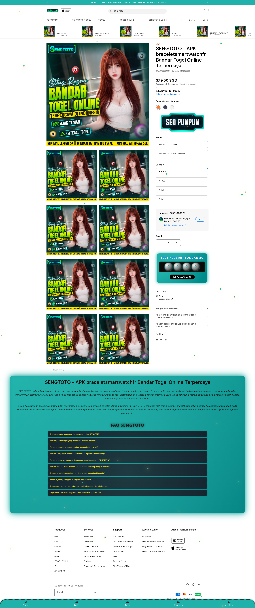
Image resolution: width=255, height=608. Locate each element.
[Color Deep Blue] (165, 107)
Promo (26, 605)
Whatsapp (178, 605)
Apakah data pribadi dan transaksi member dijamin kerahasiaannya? (78, 454)
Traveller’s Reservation (95, 566)
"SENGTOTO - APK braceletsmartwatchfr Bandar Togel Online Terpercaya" (127, 2)
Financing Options (92, 556)
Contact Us (118, 551)
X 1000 (162, 181)
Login (76, 605)
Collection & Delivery (123, 542)
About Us (146, 537)
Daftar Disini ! (160, 2)
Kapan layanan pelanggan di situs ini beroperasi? (70, 480)
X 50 (161, 199)
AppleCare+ (89, 537)
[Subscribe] (95, 592)
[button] (52, 20)
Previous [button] (47, 2)
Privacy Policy (119, 561)
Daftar (127, 605)
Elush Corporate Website (154, 551)
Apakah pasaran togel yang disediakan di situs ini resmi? (73, 441)
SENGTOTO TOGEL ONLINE (172, 153)
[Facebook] (158, 340)
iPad (56, 542)
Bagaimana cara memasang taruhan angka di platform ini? (74, 447)
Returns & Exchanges (123, 547)
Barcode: (175, 71)
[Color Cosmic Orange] (158, 107)
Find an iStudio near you (153, 542)
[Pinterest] (166, 340)
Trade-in (88, 561)
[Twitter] (162, 340)
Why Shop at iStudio (152, 547)
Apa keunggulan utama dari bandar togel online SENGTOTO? (75, 434)
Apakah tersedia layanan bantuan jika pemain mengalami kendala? (77, 473)
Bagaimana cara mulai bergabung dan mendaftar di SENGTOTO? (76, 493)
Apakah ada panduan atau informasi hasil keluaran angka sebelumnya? (79, 486)
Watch (57, 551)
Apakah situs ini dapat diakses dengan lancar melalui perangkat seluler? (80, 467)
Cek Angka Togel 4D (182, 277)
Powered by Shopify (192, 599)
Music (57, 556)
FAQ (115, 556)
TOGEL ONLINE (127, 20)
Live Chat (229, 605)
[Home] (52, 10)
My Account (118, 537)
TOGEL (101, 20)
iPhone (57, 547)
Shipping (172, 84)
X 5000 (162, 171)
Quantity (160, 236)
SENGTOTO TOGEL (81, 20)
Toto (56, 566)
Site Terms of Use (121, 566)
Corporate (88, 542)
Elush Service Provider (94, 551)
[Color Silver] (172, 107)
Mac (56, 537)
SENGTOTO (52, 20)
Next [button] (207, 2)
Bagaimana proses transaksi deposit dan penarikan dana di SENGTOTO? (80, 460)
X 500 (161, 190)
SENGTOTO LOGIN (158, 20)
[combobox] (137, 11)
